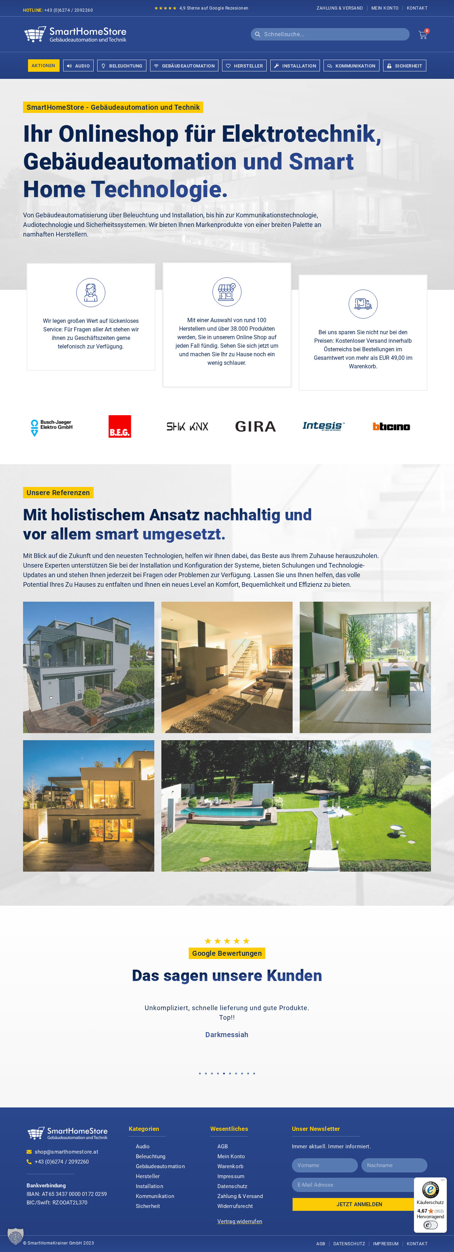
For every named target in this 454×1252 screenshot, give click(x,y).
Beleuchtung (151, 1156)
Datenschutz (232, 1186)
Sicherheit (148, 1206)
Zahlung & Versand (340, 8)
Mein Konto (385, 8)
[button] (200, 1073)
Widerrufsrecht (235, 1206)
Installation (149, 1186)
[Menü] (442, 1181)
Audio (143, 1146)
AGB (222, 1146)
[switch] (430, 1225)
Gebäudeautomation (160, 1166)
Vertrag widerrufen (239, 1221)
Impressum (231, 1176)
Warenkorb (230, 1166)
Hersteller (148, 1176)
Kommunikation (155, 1196)
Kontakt (417, 8)
